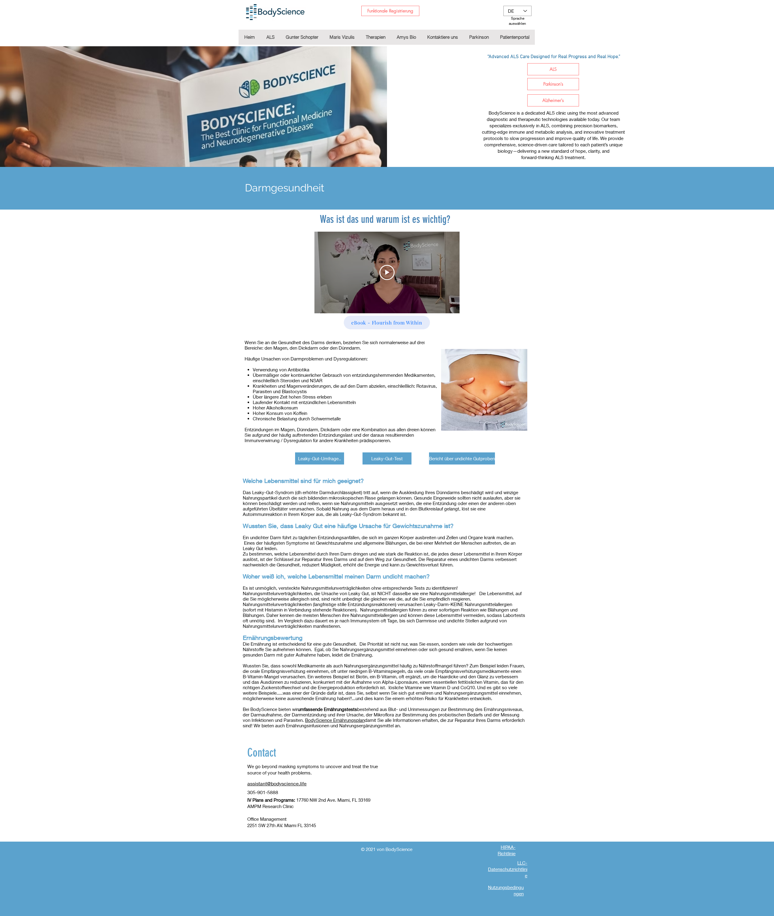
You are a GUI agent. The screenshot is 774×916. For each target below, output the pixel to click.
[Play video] (387, 272)
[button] (375, 37)
